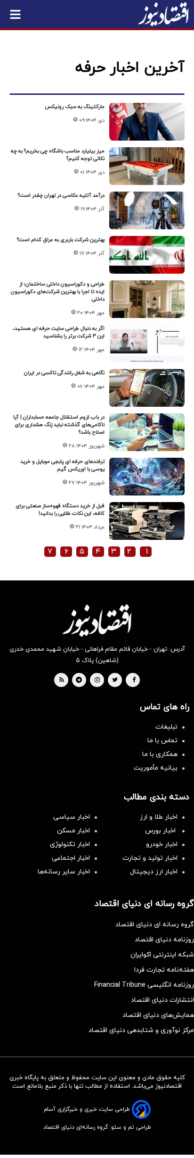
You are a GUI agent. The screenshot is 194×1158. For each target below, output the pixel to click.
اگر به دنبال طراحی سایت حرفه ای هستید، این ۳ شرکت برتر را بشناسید (59, 332)
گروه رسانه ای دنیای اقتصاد (154, 924)
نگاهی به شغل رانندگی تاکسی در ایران (64, 373)
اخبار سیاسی (71, 817)
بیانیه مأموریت (156, 768)
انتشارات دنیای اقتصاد (162, 1000)
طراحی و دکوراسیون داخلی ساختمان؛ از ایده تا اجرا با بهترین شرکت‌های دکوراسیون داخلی (58, 291)
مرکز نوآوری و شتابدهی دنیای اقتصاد (141, 1030)
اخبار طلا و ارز (159, 817)
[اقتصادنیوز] (97, 620)
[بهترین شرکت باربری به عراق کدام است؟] (147, 255)
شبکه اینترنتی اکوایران (162, 954)
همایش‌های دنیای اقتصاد (158, 1015)
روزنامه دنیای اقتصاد (164, 939)
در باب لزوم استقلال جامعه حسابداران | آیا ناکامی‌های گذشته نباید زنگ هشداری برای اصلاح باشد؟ (59, 424)
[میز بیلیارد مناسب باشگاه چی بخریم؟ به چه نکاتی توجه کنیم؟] (147, 166)
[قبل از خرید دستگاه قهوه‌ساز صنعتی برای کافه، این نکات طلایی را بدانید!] (147, 521)
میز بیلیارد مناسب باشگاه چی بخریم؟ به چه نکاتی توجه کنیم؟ (58, 154)
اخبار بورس (161, 830)
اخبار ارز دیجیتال (154, 871)
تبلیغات (166, 726)
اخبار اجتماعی (71, 858)
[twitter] (115, 680)
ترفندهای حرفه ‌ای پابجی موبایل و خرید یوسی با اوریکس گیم (62, 465)
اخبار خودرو (162, 844)
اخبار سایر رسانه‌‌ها (64, 871)
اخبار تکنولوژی (70, 844)
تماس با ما (162, 740)
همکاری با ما (160, 754)
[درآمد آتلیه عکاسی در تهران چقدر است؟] (147, 210)
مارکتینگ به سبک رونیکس (75, 106)
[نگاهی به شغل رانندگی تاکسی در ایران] (147, 388)
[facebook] (134, 680)
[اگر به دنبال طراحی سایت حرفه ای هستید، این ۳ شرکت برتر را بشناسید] (147, 343)
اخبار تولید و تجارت (150, 858)
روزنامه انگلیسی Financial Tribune (144, 985)
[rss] (61, 680)
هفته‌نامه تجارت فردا (164, 969)
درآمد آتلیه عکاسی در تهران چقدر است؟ (61, 195)
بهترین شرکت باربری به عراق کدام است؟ (61, 239)
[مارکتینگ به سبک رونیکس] (147, 122)
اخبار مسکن (73, 830)
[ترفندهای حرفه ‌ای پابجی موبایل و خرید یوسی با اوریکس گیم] (147, 476)
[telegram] (79, 680)
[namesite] (163, 14)
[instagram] (97, 680)
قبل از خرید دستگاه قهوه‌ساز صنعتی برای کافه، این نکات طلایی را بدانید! (60, 509)
